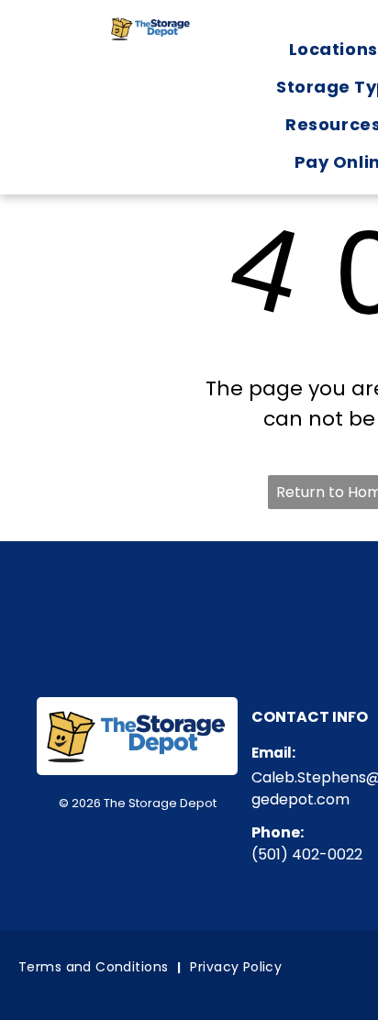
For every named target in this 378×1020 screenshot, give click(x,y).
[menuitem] (95, 967)
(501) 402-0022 (306, 854)
